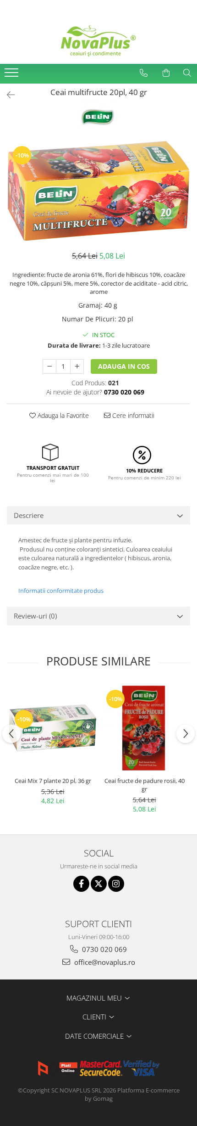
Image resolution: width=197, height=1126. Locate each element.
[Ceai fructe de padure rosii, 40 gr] (144, 728)
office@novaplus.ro (103, 962)
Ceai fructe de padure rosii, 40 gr (144, 785)
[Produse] (13, 75)
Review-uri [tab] (35, 615)
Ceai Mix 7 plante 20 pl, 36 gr (53, 781)
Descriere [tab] (29, 515)
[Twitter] (99, 884)
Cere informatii (132, 415)
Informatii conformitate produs (61, 590)
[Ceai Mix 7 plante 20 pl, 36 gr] (53, 728)
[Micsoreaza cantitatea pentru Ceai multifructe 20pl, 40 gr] (49, 366)
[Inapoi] (7, 95)
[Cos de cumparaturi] (165, 73)
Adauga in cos (124, 366)
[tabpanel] (98, 191)
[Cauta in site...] (187, 73)
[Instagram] (116, 884)
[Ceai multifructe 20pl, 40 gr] (98, 191)
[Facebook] (81, 884)
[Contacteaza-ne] (143, 73)
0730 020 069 (103, 949)
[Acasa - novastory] (98, 41)
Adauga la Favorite (62, 415)
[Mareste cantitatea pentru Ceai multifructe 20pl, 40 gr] (77, 366)
